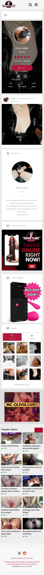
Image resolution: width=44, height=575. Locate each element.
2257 (9, 564)
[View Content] (8, 5)
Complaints (15, 564)
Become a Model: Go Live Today (22, 558)
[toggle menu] (5, 15)
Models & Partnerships (18, 562)
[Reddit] (24, 553)
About (34, 564)
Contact (7, 562)
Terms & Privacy (25, 564)
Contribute (30, 562)
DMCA (37, 562)
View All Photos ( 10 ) (22, 385)
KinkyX (21, 48)
